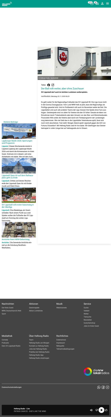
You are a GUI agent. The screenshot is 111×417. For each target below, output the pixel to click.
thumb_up (106, 410)
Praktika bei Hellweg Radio (39, 352)
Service (87, 304)
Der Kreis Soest (7, 308)
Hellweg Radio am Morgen (39, 343)
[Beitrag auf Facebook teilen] (48, 85)
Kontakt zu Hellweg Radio (39, 346)
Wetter (86, 314)
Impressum (60, 343)
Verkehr (86, 311)
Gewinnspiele (34, 308)
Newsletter (88, 320)
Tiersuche (87, 317)
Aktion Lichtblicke (36, 311)
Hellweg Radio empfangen (39, 358)
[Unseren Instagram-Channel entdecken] (107, 387)
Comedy (5, 340)
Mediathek (7, 336)
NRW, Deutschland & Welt (11, 311)
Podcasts (5, 343)
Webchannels (61, 308)
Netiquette (60, 346)
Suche (86, 308)
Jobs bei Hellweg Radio (38, 349)
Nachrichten (8, 304)
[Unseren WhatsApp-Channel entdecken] (99, 387)
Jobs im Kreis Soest (91, 326)
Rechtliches (62, 336)
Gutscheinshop (89, 323)
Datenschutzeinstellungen (12, 387)
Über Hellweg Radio (39, 336)
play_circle (101, 410)
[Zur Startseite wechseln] (7, 4)
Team (31, 340)
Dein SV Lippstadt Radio (11, 346)
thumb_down (96, 410)
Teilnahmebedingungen (65, 349)
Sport (4, 314)
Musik (59, 304)
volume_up (91, 410)
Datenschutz (61, 340)
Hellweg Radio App (36, 355)
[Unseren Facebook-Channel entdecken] (103, 387)
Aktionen (33, 304)
